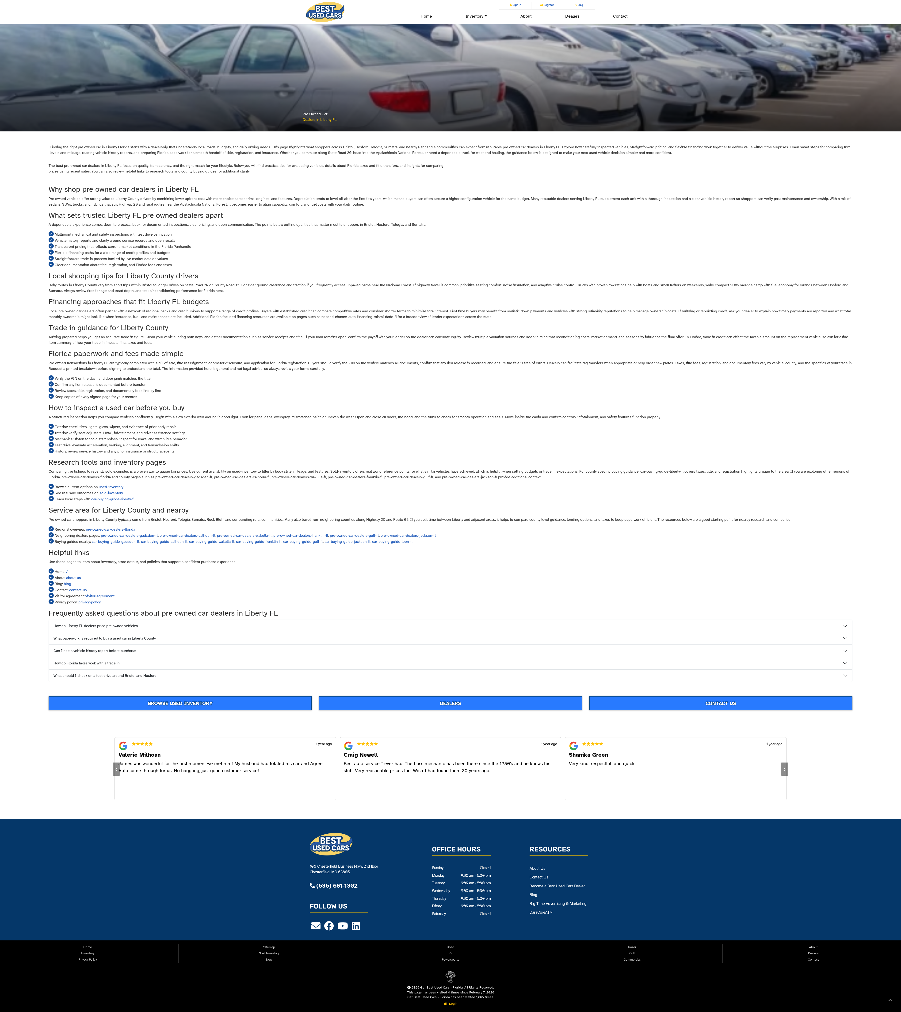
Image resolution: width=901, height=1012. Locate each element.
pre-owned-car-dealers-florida (110, 529)
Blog (580, 5)
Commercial (632, 960)
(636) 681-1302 (336, 885)
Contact (620, 16)
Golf (632, 953)
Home (426, 16)
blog (67, 584)
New (269, 960)
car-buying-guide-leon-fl (392, 541)
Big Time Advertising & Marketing (558, 903)
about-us (73, 577)
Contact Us (721, 703)
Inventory (87, 953)
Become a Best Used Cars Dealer (557, 886)
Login (452, 1004)
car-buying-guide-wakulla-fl (211, 541)
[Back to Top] (890, 1001)
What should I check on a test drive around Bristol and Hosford (105, 675)
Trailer (632, 947)
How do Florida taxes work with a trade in (86, 663)
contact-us (78, 590)
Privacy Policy (88, 960)
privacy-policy (89, 602)
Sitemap (269, 947)
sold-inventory (111, 493)
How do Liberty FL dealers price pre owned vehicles (95, 626)
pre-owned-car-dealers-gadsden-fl (129, 535)
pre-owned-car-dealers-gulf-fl (354, 535)
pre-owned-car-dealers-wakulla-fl (244, 535)
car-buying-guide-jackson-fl (347, 541)
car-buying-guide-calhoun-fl (164, 541)
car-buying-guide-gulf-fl (303, 541)
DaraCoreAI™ (541, 912)
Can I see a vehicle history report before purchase (94, 650)
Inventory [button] (474, 16)
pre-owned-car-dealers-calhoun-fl (187, 535)
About (525, 16)
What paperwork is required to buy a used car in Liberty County (104, 638)
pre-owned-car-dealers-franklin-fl (300, 535)
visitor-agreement (100, 596)
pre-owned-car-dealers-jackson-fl (408, 535)
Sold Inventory (269, 953)
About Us (537, 868)
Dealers (572, 16)
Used (450, 947)
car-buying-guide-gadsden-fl (115, 541)
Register (548, 5)
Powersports (450, 960)
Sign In (516, 5)
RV (450, 953)
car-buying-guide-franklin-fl (259, 541)
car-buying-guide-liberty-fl (112, 499)
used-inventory (111, 487)
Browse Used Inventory (180, 703)
